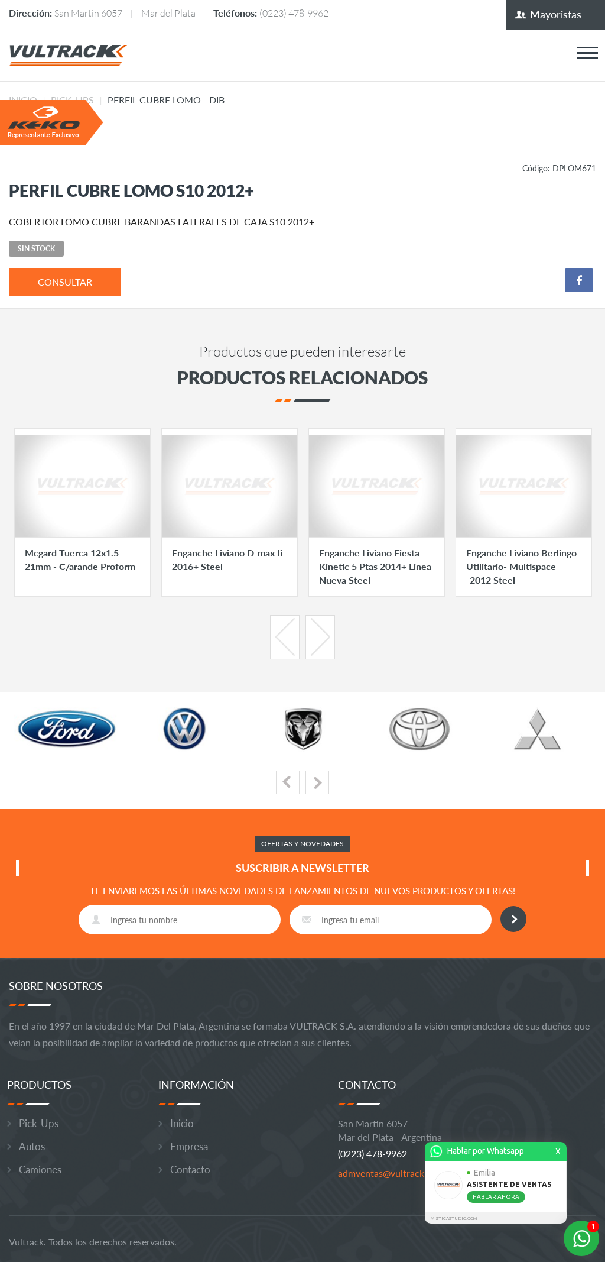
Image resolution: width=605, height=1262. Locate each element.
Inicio (182, 1123)
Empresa (189, 1146)
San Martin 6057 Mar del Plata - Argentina (390, 1130)
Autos (32, 1146)
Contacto (190, 1169)
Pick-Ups (38, 1123)
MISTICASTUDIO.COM (454, 1218)
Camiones (40, 1169)
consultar (65, 281)
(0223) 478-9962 (293, 12)
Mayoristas (555, 14)
